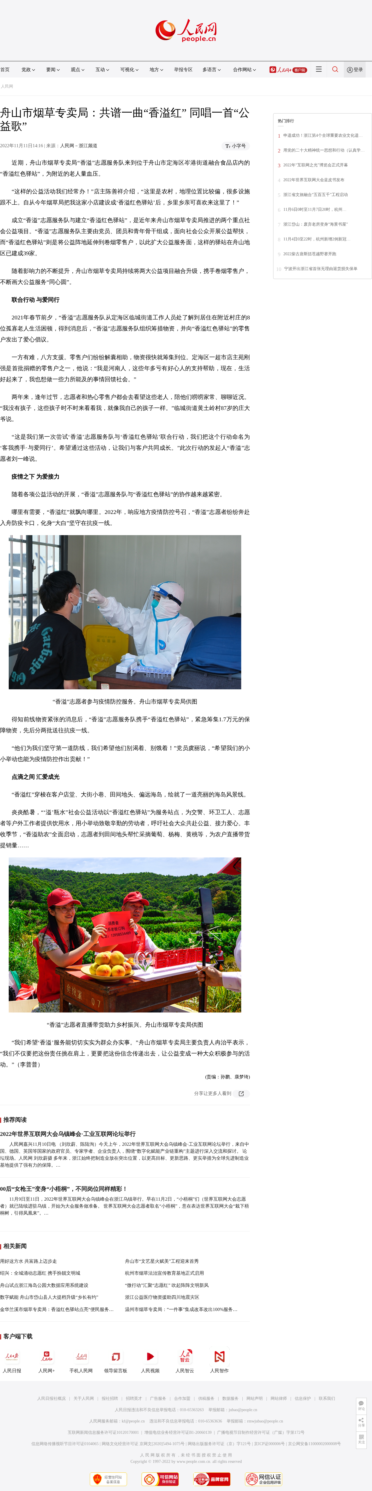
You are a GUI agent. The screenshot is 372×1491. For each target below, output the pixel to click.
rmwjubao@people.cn (265, 1421)
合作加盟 (182, 1398)
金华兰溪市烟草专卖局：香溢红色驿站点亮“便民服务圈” (58, 1309)
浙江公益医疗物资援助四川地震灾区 (162, 1297)
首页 (5, 69)
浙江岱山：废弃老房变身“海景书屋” (315, 224)
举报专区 (183, 69)
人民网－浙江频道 (78, 145)
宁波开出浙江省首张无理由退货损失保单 (320, 269)
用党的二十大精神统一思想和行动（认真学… (324, 150)
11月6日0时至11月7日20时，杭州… (314, 209)
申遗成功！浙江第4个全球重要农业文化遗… (323, 135)
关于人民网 (84, 1398)
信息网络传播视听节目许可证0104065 (65, 1444)
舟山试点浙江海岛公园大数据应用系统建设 (44, 1285)
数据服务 (230, 1398)
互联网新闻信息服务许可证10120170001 (103, 1432)
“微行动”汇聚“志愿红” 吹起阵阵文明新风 (167, 1285)
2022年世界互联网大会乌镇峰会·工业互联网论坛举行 (68, 1134)
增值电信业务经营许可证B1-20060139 (178, 1432)
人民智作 (219, 1370)
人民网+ (46, 1370)
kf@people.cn (133, 1421)
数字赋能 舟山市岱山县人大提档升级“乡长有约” (49, 1297)
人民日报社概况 (51, 1398)
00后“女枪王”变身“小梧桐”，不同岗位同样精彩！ (64, 1189)
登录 (358, 69)
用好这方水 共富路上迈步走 (28, 1261)
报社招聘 (110, 1398)
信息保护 (303, 1398)
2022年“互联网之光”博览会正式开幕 (315, 165)
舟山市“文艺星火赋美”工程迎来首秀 (162, 1261)
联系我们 (327, 1398)
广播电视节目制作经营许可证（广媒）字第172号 (261, 1432)
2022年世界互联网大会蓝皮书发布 (313, 180)
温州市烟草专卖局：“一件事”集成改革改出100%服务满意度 (186, 1309)
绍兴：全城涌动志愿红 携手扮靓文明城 (40, 1273)
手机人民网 (81, 1370)
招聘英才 (134, 1398)
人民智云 (185, 1370)
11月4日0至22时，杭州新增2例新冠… (316, 239)
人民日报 (12, 1370)
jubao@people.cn (243, 1410)
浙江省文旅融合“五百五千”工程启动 (315, 195)
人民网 (7, 86)
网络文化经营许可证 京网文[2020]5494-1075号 (143, 1444)
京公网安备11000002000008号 (314, 1444)
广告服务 (158, 1398)
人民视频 (150, 1370)
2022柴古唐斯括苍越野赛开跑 (309, 254)
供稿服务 (206, 1398)
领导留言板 (115, 1370)
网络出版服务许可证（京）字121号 (219, 1444)
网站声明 (254, 1398)
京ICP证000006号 (269, 1444)
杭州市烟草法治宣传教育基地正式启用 (164, 1273)
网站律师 (279, 1398)
